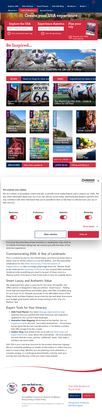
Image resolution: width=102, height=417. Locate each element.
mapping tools (17, 323)
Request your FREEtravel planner (80, 37)
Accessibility (27, 397)
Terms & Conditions (51, 397)
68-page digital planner (49, 312)
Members (71, 6)
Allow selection (50, 234)
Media (83, 6)
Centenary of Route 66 (34, 269)
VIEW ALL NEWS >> (63, 159)
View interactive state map (22, 33)
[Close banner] (98, 181)
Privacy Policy (27, 399)
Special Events (46, 10)
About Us (12, 10)
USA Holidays (27, 6)
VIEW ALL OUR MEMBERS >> (62, 149)
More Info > (75, 395)
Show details (88, 226)
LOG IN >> (89, 395)
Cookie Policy (40, 399)
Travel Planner (42, 6)
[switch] (38, 217)
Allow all (83, 234)
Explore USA (13, 6)
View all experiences (53, 33)
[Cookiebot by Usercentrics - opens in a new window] (84, 181)
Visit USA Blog (58, 6)
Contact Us (37, 397)
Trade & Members (28, 10)
